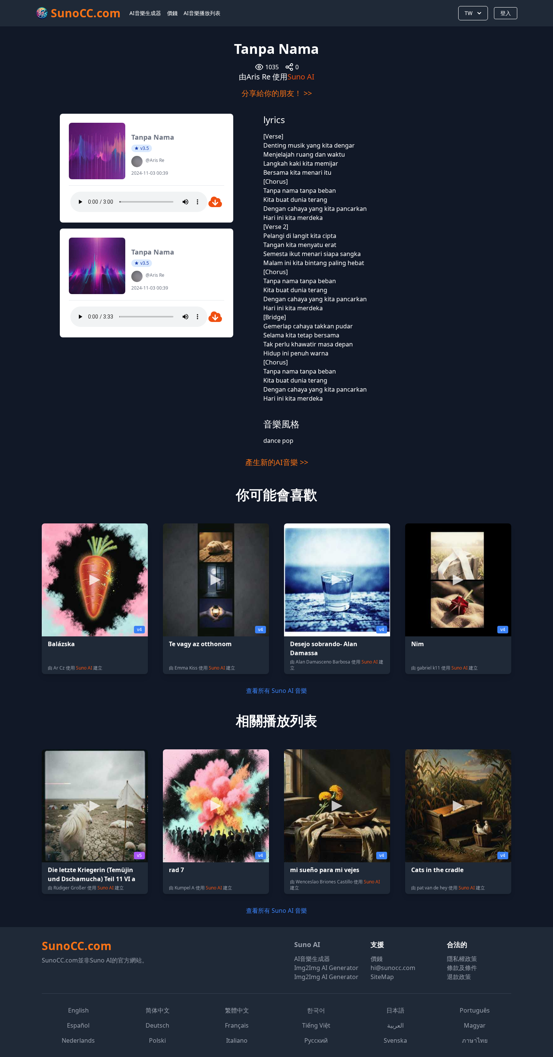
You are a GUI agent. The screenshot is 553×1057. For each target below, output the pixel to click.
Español (78, 1025)
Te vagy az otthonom (200, 644)
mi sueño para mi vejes (324, 870)
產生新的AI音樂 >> (276, 462)
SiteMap (382, 977)
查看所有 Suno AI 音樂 (276, 690)
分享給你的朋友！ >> (277, 93)
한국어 (316, 1010)
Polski (157, 1040)
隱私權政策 (462, 959)
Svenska (395, 1040)
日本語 (395, 1010)
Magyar (475, 1025)
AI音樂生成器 (145, 13)
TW (468, 13)
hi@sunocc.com (393, 968)
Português (475, 1010)
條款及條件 (462, 968)
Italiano (237, 1040)
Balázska (61, 644)
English (78, 1010)
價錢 (172, 13)
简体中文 (158, 1010)
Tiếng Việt (316, 1025)
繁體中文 (237, 1010)
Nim (417, 644)
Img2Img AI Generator (326, 968)
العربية (395, 1025)
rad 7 (176, 870)
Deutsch (157, 1025)
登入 (505, 13)
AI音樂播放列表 (202, 13)
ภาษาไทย (475, 1040)
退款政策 (459, 977)
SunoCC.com (76, 945)
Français (237, 1025)
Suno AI (300, 77)
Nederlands (78, 1040)
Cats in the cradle (437, 870)
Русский (316, 1040)
